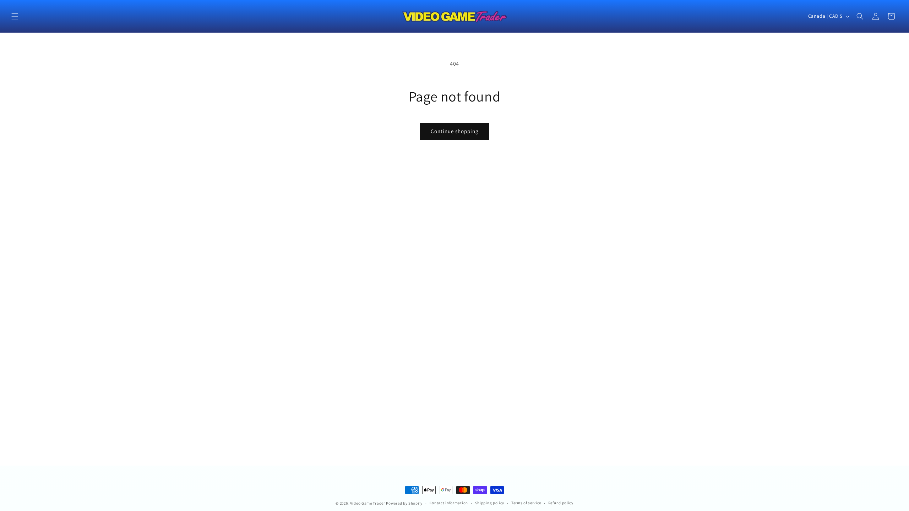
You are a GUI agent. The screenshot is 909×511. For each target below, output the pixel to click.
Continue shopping (455, 131)
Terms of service (526, 502)
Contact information (449, 502)
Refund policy (560, 502)
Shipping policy (490, 502)
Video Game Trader (367, 503)
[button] (15, 16)
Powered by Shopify (404, 503)
